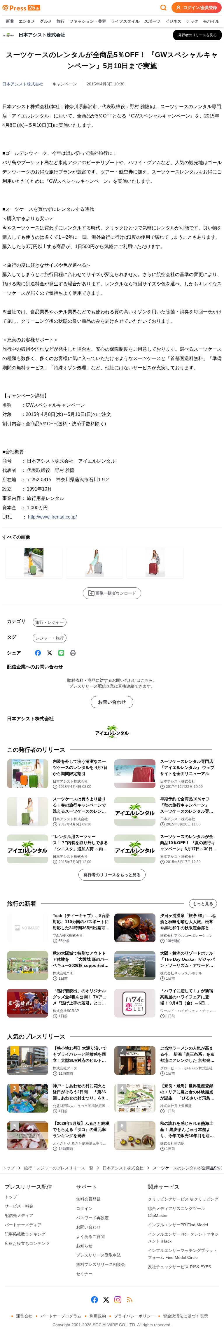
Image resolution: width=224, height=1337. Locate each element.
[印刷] (73, 653)
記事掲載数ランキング (25, 1234)
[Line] (61, 653)
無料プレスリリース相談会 (100, 1264)
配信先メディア (19, 1215)
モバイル (211, 21)
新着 (10, 21)
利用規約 (98, 1316)
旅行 (61, 21)
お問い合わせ (112, 702)
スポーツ (152, 21)
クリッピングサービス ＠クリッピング (183, 1199)
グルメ (46, 21)
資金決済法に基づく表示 (185, 1316)
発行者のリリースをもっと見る (112, 874)
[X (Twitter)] (49, 653)
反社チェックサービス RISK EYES (179, 1266)
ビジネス (173, 21)
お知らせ (84, 1245)
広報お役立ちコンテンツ (27, 1243)
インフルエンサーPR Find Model (178, 1224)
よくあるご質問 (90, 1236)
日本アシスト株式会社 (22, 84)
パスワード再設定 (92, 1217)
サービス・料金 (19, 1206)
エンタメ (27, 21)
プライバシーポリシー (134, 1316)
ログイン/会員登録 (200, 7)
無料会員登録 (88, 1199)
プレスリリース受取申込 (98, 1255)
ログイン (84, 1208)
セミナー (84, 1273)
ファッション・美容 (87, 21)
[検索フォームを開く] (163, 7)
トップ (8, 1168)
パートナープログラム (61, 1316)
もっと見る (203, 903)
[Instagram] (117, 1299)
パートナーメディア (23, 1224)
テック (192, 21)
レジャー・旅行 (49, 638)
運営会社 (24, 1316)
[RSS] (129, 1299)
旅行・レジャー (49, 622)
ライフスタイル (125, 21)
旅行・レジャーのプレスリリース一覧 (58, 1168)
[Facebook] (38, 653)
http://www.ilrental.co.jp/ (52, 516)
